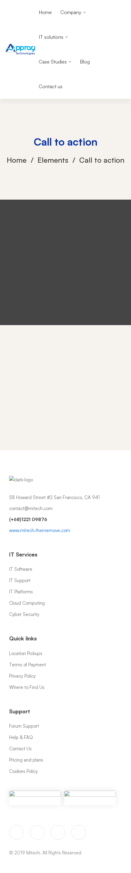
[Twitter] (16, 832)
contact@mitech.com (31, 508)
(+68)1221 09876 (28, 519)
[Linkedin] (78, 832)
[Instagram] (58, 832)
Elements (52, 160)
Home (17, 160)
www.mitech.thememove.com (39, 530)
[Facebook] (37, 832)
